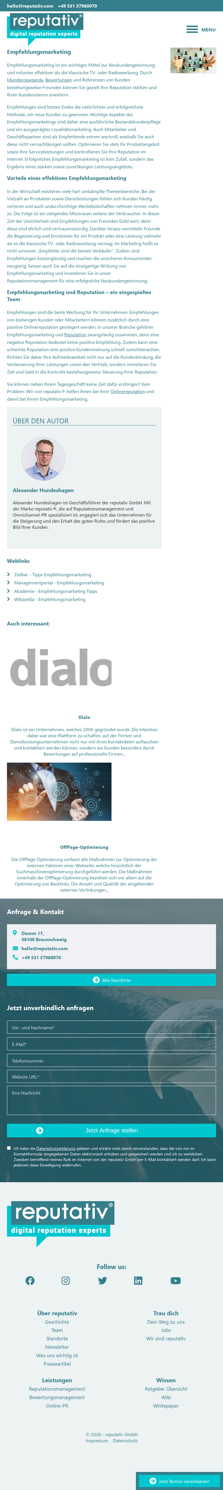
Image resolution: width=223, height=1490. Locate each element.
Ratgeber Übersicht (166, 1388)
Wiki (166, 1397)
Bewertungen (58, 80)
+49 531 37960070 (77, 6)
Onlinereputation (128, 391)
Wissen (166, 1380)
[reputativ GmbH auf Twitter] (102, 1280)
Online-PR (57, 1405)
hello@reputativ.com (30, 6)
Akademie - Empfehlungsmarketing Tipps (56, 591)
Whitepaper (166, 1405)
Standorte (57, 1338)
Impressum (97, 1440)
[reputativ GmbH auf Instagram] (66, 1280)
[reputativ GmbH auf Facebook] (30, 1280)
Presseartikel (57, 1363)
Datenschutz (125, 1440)
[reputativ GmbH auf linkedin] (138, 1280)
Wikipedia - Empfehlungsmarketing (50, 599)
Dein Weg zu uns (166, 1321)
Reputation (75, 334)
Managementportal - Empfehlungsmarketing (59, 582)
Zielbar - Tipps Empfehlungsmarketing (53, 574)
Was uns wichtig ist (57, 1355)
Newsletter (57, 1347)
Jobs (166, 1330)
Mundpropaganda (25, 80)
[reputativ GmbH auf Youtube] (175, 1280)
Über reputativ (57, 1313)
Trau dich (166, 1313)
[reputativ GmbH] (75, 29)
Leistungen (57, 1380)
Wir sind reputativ (166, 1338)
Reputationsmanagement (57, 1388)
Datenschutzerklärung (55, 1148)
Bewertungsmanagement (57, 1397)
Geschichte (57, 1321)
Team (57, 1330)
